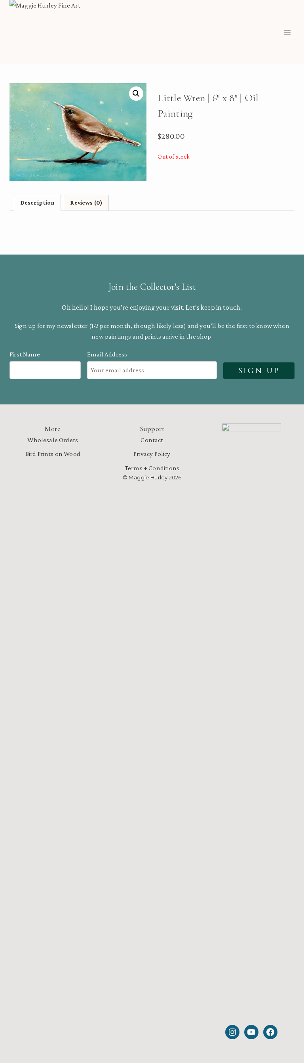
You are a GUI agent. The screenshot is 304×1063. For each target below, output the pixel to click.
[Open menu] (287, 32)
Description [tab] (37, 202)
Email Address (107, 354)
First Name (25, 354)
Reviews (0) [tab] (86, 202)
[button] (136, 93)
